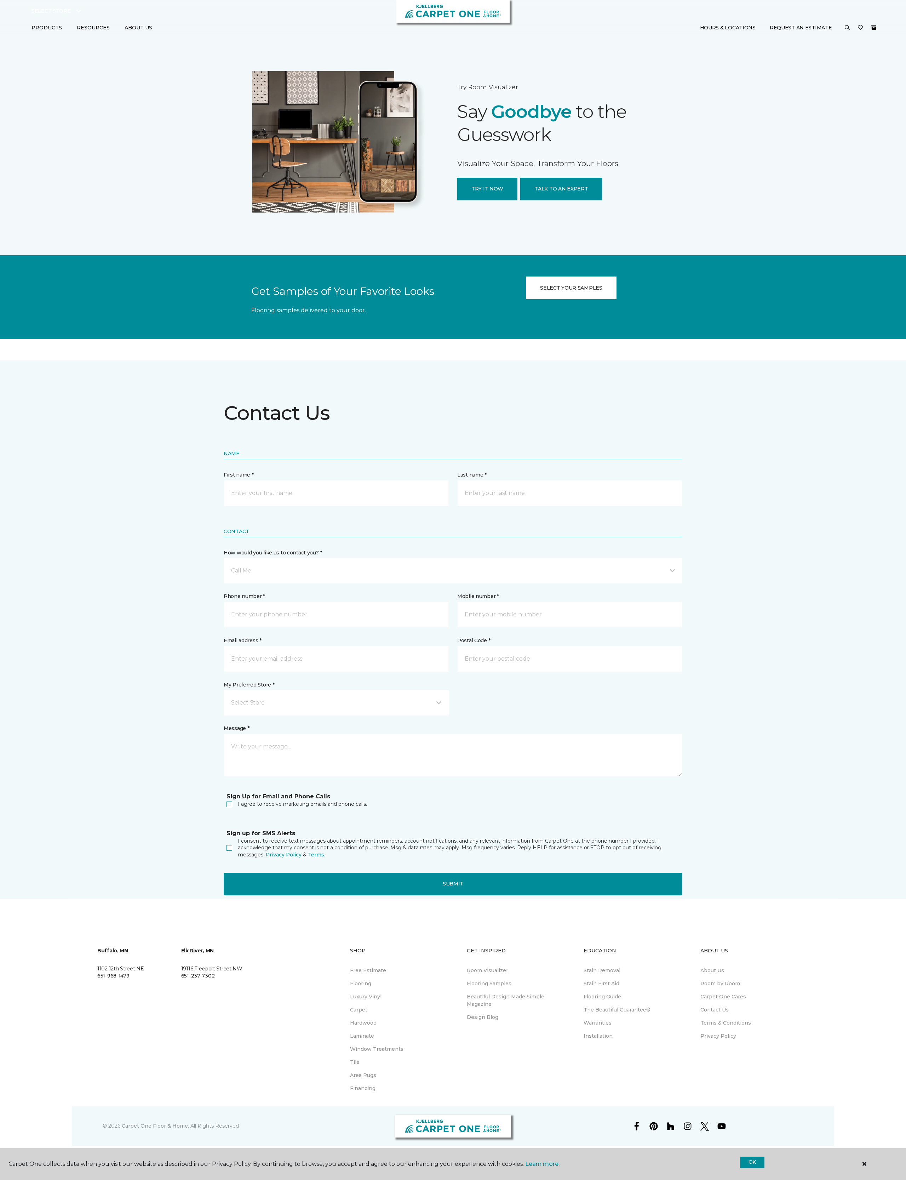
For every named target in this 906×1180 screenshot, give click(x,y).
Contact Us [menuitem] (714, 1010)
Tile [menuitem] (355, 1062)
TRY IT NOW (487, 189)
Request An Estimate (801, 27)
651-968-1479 (113, 976)
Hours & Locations (728, 27)
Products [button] (46, 27)
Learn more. (542, 1164)
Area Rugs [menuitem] (363, 1075)
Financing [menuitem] (362, 1088)
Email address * (243, 640)
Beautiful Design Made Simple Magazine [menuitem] (505, 1000)
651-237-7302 (198, 976)
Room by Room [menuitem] (720, 983)
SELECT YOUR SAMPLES (571, 288)
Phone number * (244, 596)
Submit (453, 883)
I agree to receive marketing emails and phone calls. (302, 804)
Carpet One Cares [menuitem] (723, 996)
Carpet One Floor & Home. (155, 1126)
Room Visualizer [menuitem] (487, 970)
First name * (239, 474)
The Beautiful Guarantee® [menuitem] (617, 1010)
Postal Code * (473, 640)
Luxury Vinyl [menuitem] (366, 996)
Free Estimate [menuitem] (368, 970)
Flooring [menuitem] (360, 983)
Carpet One (238, 68)
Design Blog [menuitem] (482, 1017)
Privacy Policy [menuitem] (718, 1036)
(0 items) (873, 27)
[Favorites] (860, 28)
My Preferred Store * (249, 684)
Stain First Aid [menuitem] (601, 983)
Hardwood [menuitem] (363, 1023)
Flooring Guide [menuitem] (602, 996)
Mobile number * (478, 596)
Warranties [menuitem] (598, 1023)
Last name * (472, 474)
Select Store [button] (51, 11)
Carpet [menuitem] (358, 1010)
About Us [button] (138, 27)
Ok (752, 1162)
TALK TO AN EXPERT (561, 189)
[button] (847, 28)
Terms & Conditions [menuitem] (725, 1023)
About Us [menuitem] (712, 970)
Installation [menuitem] (598, 1036)
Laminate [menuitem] (362, 1036)
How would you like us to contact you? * (273, 552)
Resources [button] (93, 27)
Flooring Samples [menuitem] (489, 983)
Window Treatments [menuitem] (376, 1049)
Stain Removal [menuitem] (602, 970)
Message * (236, 728)
